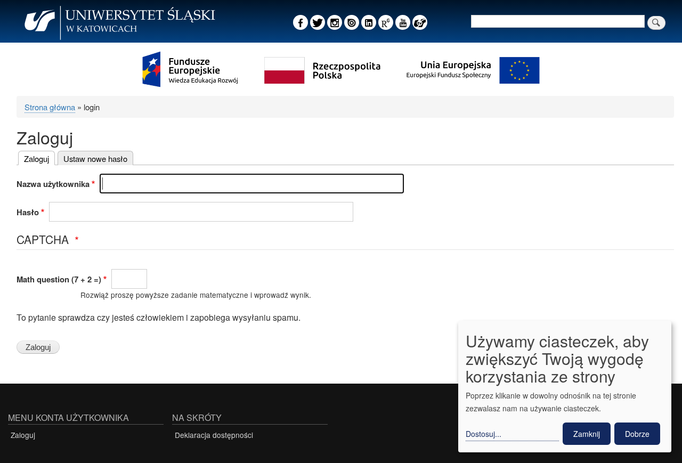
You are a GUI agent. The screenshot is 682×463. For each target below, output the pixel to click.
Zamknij (586, 433)
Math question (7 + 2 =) (59, 279)
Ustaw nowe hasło (95, 158)
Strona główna (50, 106)
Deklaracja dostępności (214, 434)
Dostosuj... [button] (483, 433)
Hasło (28, 212)
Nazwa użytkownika (53, 184)
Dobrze (637, 433)
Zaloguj (36, 158)
